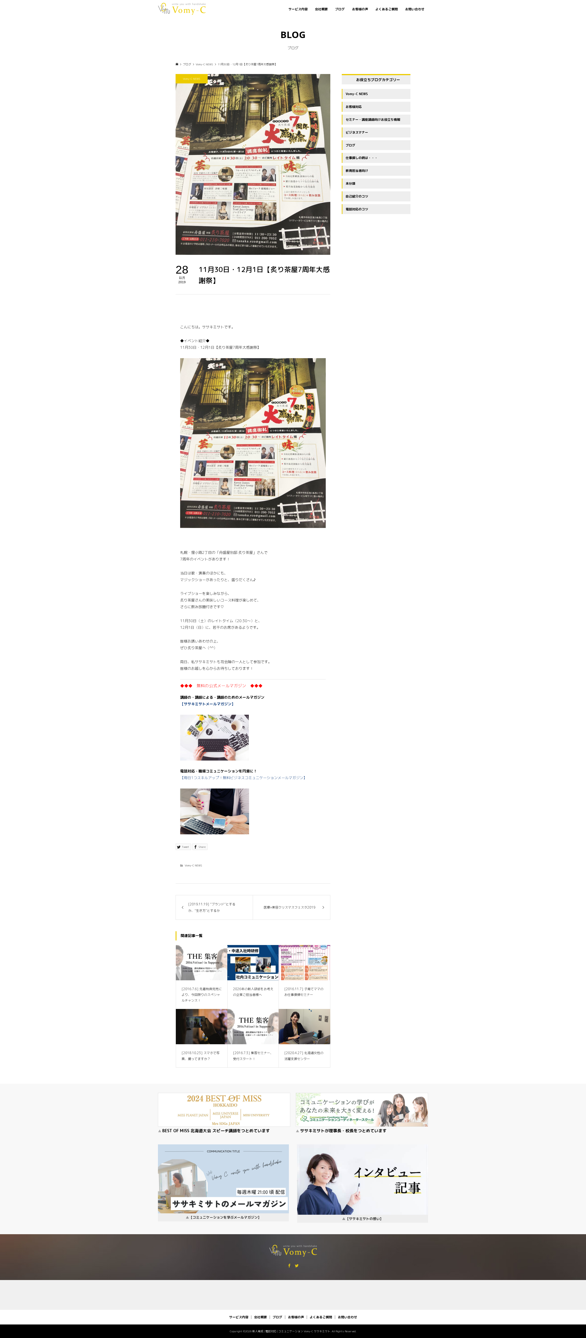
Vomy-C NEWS (191, 79)
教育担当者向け (357, 170)
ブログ (340, 9)
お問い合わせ (414, 9)
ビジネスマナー (357, 132)
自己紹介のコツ (357, 196)
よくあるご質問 (386, 9)
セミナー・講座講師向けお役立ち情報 (373, 119)
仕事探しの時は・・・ (362, 158)
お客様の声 (360, 9)
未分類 (350, 183)
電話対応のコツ (357, 209)
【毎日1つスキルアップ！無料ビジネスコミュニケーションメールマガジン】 (243, 777)
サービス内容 (298, 9)
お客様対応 (354, 106)
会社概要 (321, 9)
